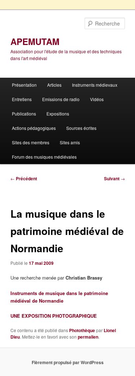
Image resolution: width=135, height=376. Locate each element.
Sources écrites (81, 128)
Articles (54, 85)
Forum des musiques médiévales (44, 157)
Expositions (57, 113)
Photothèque (82, 330)
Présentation (24, 85)
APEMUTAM (34, 41)
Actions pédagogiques (34, 128)
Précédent (23, 178)
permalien (88, 337)
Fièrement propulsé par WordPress (68, 362)
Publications (24, 113)
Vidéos (97, 99)
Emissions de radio (61, 99)
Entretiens (22, 99)
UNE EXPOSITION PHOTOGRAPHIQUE (53, 315)
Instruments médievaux (94, 85)
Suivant (114, 178)
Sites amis (70, 142)
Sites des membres (30, 142)
